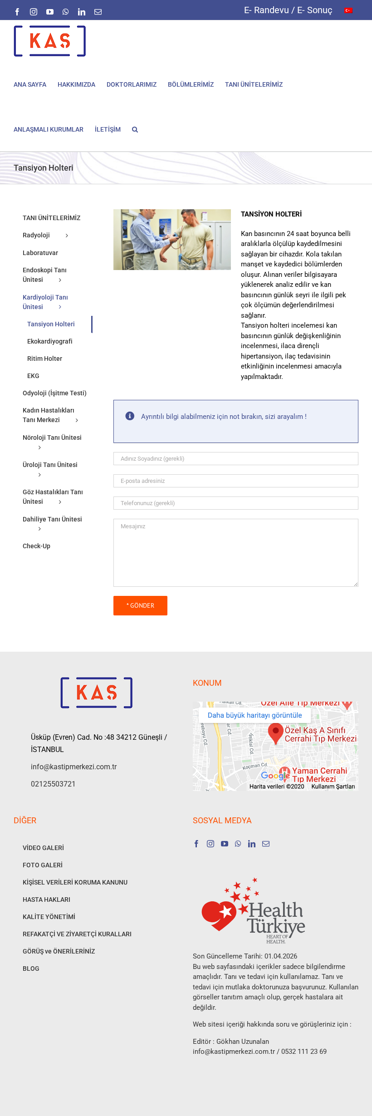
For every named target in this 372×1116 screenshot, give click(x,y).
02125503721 (53, 784)
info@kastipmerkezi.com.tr (74, 766)
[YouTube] (224, 843)
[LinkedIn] (251, 843)
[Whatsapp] (238, 843)
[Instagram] (210, 843)
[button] (135, 128)
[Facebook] (196, 843)
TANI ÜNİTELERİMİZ (51, 217)
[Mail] (265, 843)
